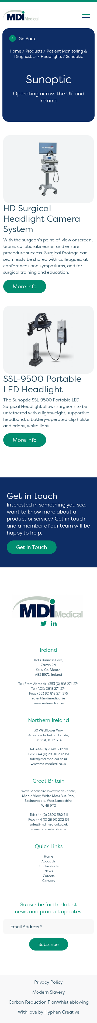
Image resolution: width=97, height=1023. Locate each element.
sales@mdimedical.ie (48, 698)
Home (15, 51)
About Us (48, 861)
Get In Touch (31, 547)
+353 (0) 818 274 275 (52, 693)
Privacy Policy (48, 982)
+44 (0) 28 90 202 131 (52, 754)
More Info (25, 286)
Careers (48, 875)
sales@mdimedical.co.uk (49, 759)
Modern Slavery (48, 992)
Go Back (27, 38)
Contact (48, 880)
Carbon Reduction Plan (33, 1002)
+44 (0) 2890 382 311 (52, 749)
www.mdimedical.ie (48, 703)
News (48, 871)
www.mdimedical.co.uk (48, 763)
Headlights (51, 56)
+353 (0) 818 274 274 (63, 683)
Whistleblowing (73, 1002)
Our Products (48, 866)
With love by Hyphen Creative (48, 1012)
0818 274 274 (56, 688)
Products (34, 51)
